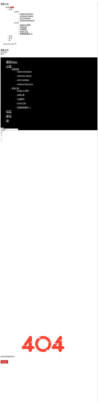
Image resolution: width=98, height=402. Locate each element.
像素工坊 (5, 4)
